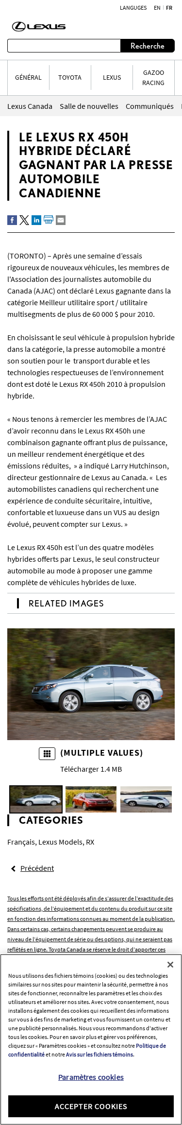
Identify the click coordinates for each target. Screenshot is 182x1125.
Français (21, 842)
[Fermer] (170, 964)
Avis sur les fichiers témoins (99, 1054)
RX (90, 842)
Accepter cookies (91, 1106)
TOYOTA (70, 77)
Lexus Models (60, 842)
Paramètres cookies (91, 1077)
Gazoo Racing (153, 77)
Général (28, 77)
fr (169, 7)
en (157, 7)
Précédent (37, 868)
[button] (36, 799)
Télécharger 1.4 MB (91, 769)
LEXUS (112, 77)
